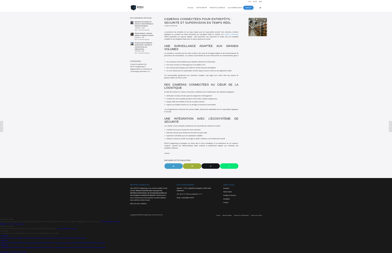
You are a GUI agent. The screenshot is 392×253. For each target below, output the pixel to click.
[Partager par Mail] (192, 166)
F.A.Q (249, 1)
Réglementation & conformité (140, 69)
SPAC (260, 1)
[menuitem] (249, 1)
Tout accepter (19, 224)
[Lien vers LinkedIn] (260, 7)
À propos (226, 188)
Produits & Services (229, 195)
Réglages (3, 224)
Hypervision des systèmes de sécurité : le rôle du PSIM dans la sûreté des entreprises (144, 24)
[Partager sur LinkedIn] (173, 166)
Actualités (226, 199)
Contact (225, 202)
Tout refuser (10, 224)
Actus (255, 1)
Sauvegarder (4, 252)
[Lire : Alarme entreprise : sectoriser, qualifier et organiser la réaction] (132, 34)
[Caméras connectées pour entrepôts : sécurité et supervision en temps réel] (258, 27)
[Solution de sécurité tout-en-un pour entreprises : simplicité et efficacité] (390, 126)
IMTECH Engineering (137, 67)
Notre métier (227, 192)
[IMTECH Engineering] (138, 7)
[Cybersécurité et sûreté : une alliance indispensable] (1, 126)
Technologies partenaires (138, 71)
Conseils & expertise (170, 25)
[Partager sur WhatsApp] (229, 166)
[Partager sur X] (211, 166)
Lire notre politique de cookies (111, 221)
